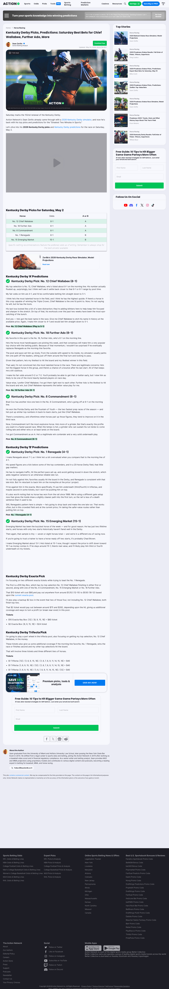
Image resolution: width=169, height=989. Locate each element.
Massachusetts (91, 898)
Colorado (88, 877)
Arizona (88, 873)
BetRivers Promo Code (135, 909)
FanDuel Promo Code (134, 895)
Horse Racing (19, 28)
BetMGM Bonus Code (134, 862)
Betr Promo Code (133, 923)
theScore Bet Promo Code (136, 898)
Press (5, 964)
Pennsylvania (90, 884)
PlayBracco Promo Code (135, 931)
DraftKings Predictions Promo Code (140, 884)
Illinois (87, 888)
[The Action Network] (11, 4)
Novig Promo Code (133, 880)
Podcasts (7, 972)
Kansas (88, 902)
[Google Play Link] (111, 948)
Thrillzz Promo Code (134, 934)
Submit (56, 728)
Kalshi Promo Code (133, 877)
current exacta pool (24, 595)
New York (89, 862)
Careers (6, 957)
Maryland (88, 870)
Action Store (8, 961)
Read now (46, 264)
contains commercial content (19, 775)
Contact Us (7, 979)
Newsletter (7, 975)
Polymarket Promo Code (135, 870)
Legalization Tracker (93, 859)
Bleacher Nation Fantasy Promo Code (141, 920)
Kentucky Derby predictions (67, 127)
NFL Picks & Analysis (52, 859)
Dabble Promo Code (134, 916)
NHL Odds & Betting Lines (13, 880)
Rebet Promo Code (133, 927)
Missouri (88, 909)
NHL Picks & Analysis (52, 877)
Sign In (163, 3)
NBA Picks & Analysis (52, 862)
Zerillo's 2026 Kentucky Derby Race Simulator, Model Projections (68, 258)
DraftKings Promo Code (135, 891)
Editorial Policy (9, 954)
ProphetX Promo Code (135, 888)
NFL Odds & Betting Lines (13, 859)
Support (6, 968)
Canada (88, 913)
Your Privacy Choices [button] (11, 982)
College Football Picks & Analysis (57, 866)
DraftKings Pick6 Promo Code (138, 913)
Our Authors (8, 950)
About (5, 946)
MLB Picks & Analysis (52, 873)
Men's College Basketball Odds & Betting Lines (21, 870)
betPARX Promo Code (134, 902)
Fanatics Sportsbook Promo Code (139, 859)
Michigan (88, 891)
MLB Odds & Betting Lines (13, 877)
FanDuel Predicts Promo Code (138, 873)
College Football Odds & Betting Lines (18, 866)
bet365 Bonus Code (134, 866)
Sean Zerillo (17, 43)
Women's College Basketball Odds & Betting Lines (23, 873)
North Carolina (91, 906)
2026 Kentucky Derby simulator (76, 119)
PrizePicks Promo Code (135, 938)
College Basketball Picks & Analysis (58, 870)
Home (8, 28)
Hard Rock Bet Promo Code (137, 906)
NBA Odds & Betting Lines (13, 862)
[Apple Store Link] (93, 948)
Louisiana (88, 866)
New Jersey (89, 880)
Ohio (87, 895)
